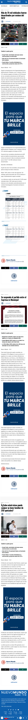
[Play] (20, 717)
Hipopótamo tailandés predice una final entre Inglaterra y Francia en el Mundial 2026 (12, 337)
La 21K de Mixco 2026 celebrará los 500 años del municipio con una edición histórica (13, 344)
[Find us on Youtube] (18, 710)
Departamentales (14, 6)
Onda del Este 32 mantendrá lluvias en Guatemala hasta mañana (13, 59)
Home (2, 10)
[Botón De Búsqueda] (26, 2)
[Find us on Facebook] (8, 710)
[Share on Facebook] (14, 44)
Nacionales (4, 6)
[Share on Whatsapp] (23, 44)
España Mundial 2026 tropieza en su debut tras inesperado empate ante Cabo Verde (13, 341)
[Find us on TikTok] (10, 710)
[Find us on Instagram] (13, 710)
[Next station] (18, 718)
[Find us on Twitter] (15, 710)
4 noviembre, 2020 (17, 21)
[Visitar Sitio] (14, 2)
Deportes (6, 294)
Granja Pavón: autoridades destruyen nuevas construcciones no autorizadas (12, 55)
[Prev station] (23, 718)
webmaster (8, 21)
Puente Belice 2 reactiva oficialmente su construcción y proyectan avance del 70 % (12, 62)
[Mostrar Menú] (1, 2)
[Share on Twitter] (5, 44)
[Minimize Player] (26, 718)
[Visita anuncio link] (14, 123)
